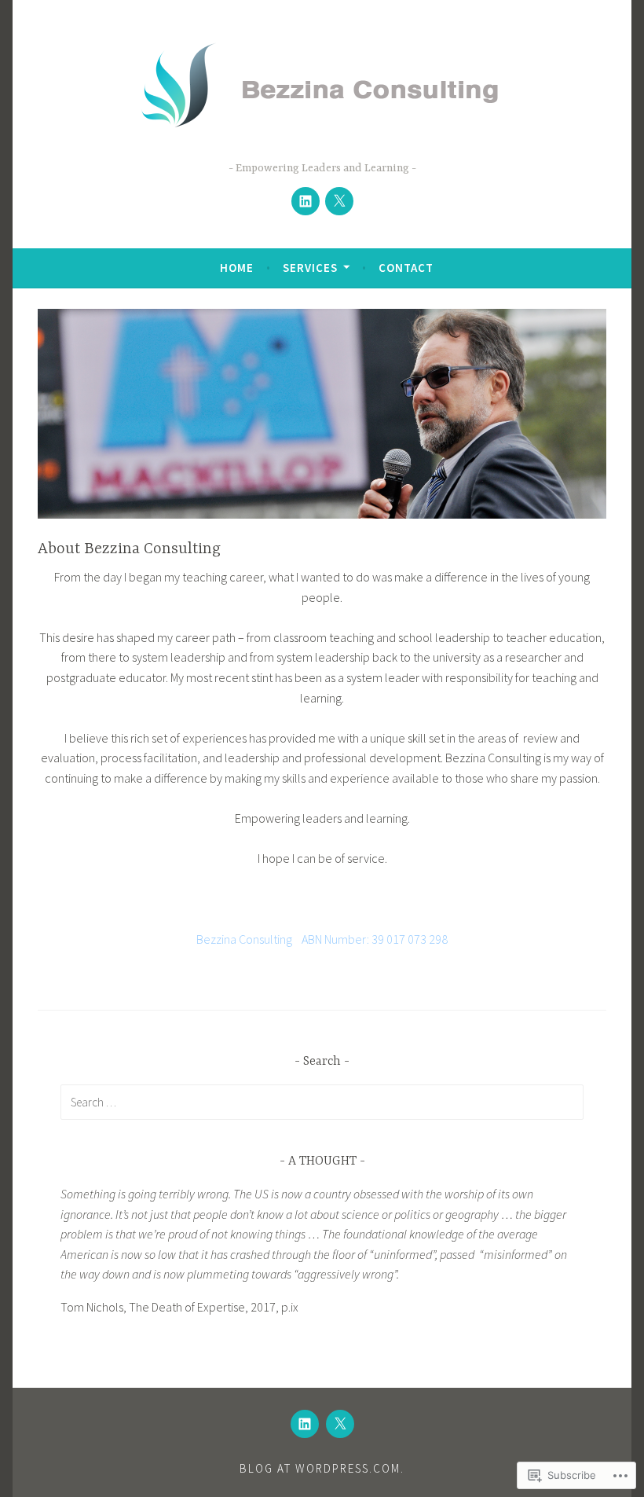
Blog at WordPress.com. (322, 1468)
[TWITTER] (340, 1424)
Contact (406, 267)
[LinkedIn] (305, 201)
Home (237, 267)
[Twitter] (339, 201)
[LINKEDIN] (305, 1424)
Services (310, 267)
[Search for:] (322, 1102)
